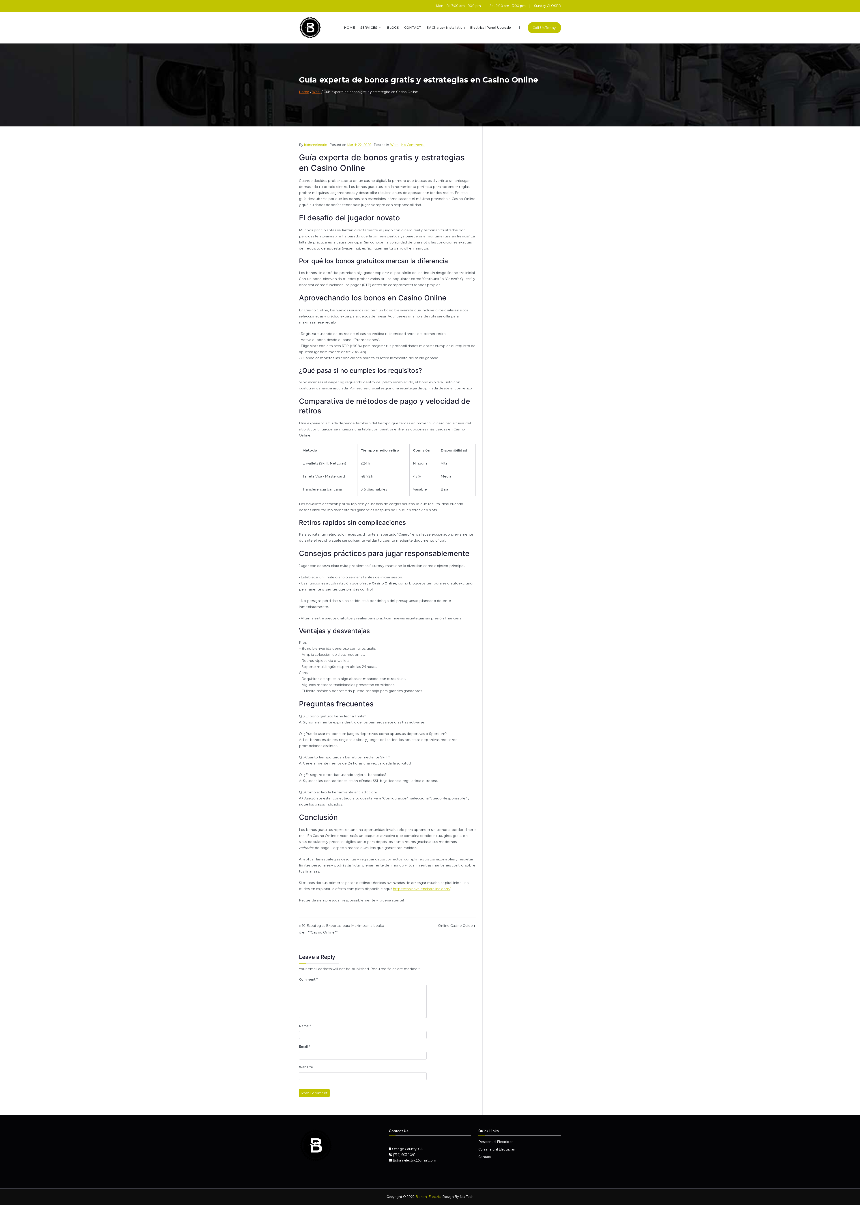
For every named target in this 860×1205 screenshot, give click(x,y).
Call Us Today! (544, 28)
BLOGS (393, 28)
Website (306, 1067)
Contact (484, 1157)
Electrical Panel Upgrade (490, 28)
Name (305, 1026)
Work (394, 145)
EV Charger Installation (445, 28)
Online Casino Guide (455, 925)
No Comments (413, 145)
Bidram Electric (428, 1197)
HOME (349, 28)
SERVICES (368, 28)
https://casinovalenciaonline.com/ (421, 889)
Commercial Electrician (496, 1149)
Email (304, 1046)
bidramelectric (315, 145)
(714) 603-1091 (403, 1155)
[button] (379, 27)
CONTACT (412, 28)
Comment (308, 979)
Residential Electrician (495, 1142)
